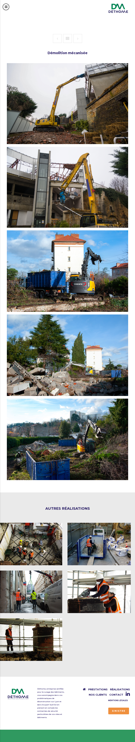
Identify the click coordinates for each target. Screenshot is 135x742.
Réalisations (120, 689)
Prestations (98, 689)
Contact (116, 694)
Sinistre (118, 711)
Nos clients (98, 694)
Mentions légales (118, 700)
